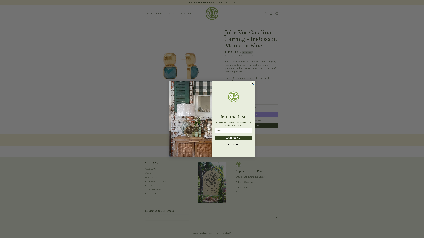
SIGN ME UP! (233, 138)
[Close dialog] (252, 83)
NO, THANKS (234, 144)
